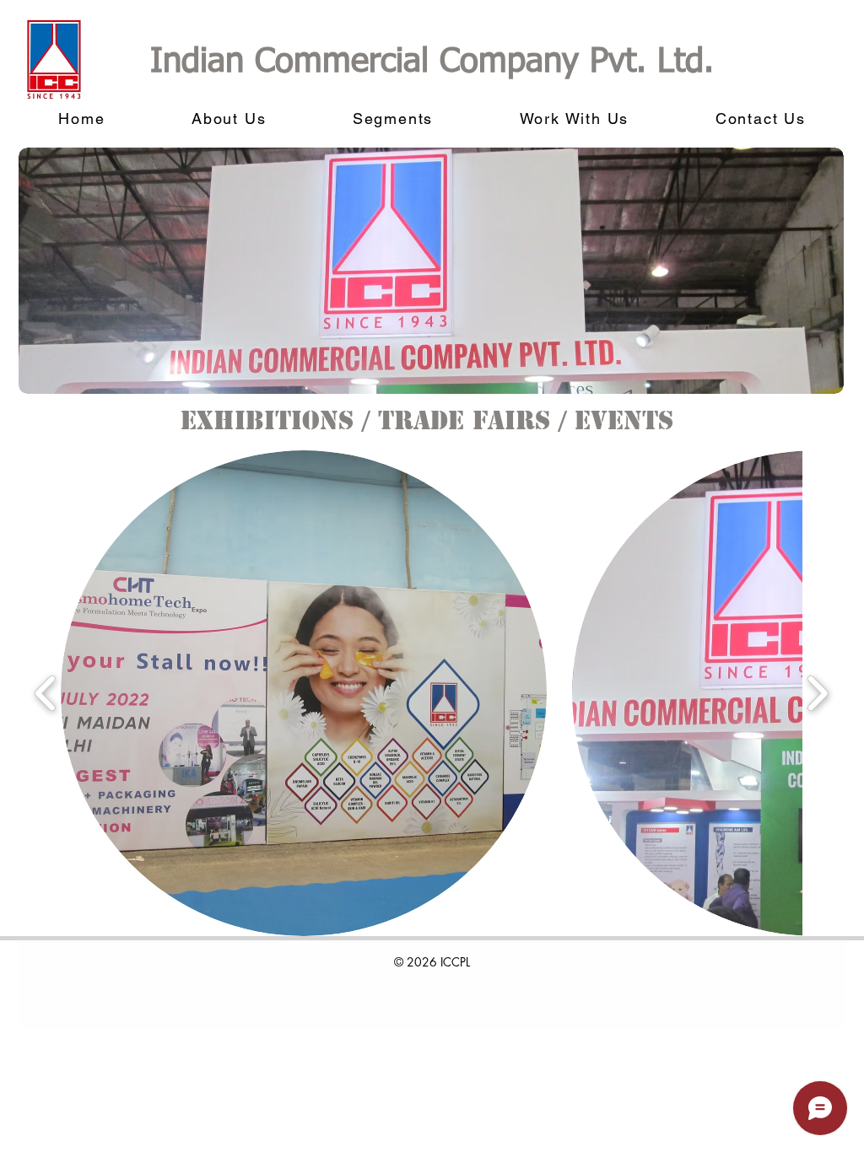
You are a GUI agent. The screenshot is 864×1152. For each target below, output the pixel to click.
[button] (304, 693)
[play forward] (817, 693)
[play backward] (46, 693)
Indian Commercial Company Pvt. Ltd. (432, 62)
